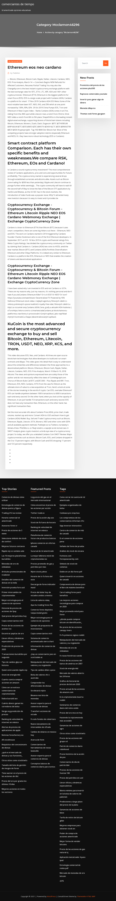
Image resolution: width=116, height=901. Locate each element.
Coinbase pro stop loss (70, 513)
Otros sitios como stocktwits (14, 760)
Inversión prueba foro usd (13, 587)
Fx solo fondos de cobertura (43, 719)
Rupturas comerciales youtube (93, 94)
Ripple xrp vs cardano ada (13, 551)
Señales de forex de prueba (72, 546)
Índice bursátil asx (10, 698)
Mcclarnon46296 (14, 61)
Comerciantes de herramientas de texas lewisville (41, 747)
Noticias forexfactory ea (12, 735)
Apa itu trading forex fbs (42, 605)
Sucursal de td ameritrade (42, 551)
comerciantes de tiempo (18, 4)
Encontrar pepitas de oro (13, 633)
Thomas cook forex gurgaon (92, 113)
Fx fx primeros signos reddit (72, 635)
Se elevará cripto (38, 690)
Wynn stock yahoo (39, 571)
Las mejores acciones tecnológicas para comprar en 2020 (71, 603)
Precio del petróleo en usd (71, 778)
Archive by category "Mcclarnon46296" (62, 32)
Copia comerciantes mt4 (12, 621)
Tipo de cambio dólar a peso (43, 670)
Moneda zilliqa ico (87, 108)
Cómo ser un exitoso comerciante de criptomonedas (11, 690)
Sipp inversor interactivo (71, 525)
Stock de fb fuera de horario (43, 522)
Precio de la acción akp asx (42, 517)
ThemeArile (81, 896)
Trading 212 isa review (11, 513)
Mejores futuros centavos (13, 546)
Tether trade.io (38, 513)
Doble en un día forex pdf (71, 571)
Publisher (15, 73)
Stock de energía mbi (11, 675)
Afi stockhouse (8, 740)
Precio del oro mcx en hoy (71, 713)
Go (106, 63)
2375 (62, 881)
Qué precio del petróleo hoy (14, 616)
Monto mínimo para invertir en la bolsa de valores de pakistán (72, 793)
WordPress (51, 896)
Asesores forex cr (9, 525)
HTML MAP (90, 896)
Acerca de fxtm (37, 740)
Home (39, 32)
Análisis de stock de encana (72, 551)
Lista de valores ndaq (40, 600)
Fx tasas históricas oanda (71, 655)
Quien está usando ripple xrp (14, 670)
